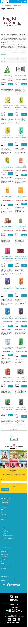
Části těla (2, 511)
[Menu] (25, 1)
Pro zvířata (3, 516)
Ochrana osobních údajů (5, 553)
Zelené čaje (23, 52)
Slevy (2, 518)
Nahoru (14, 439)
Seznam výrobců (4, 556)
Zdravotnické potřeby (5, 500)
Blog (2, 561)
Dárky (2, 512)
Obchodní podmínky (5, 554)
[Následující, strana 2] (14, 433)
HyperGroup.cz (21, 616)
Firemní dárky (3, 568)
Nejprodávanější (23, 59)
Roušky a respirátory (5, 504)
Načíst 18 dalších (14, 429)
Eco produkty (3, 514)
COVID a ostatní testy (5, 502)
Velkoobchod (3, 519)
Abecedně (3, 61)
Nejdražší (16, 59)
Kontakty (2, 549)
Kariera (2, 563)
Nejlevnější (11, 59)
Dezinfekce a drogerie (5, 506)
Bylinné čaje (3, 54)
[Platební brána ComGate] (14, 621)
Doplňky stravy (4, 507)
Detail (10, 84)
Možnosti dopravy (4, 551)
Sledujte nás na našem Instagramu (14, 447)
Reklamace (3, 558)
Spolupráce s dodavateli (6, 565)
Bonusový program (4, 560)
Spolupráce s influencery (6, 566)
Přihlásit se (5, 489)
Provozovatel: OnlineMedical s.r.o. (7, 538)
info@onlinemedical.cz (8, 535)
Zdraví (2, 509)
